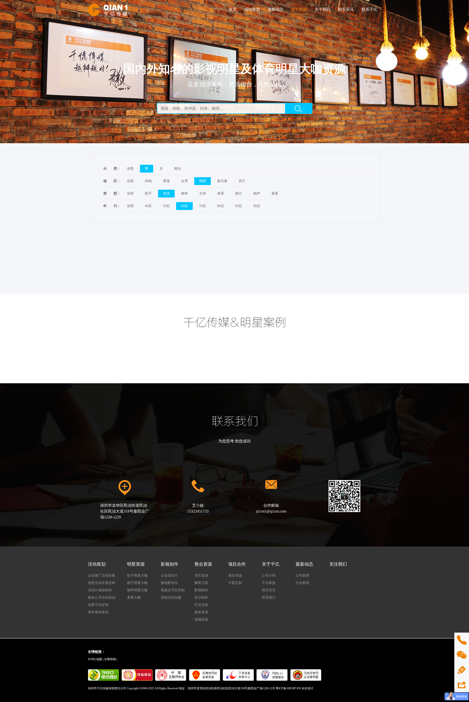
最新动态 (275, 9)
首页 (232, 9)
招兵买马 (346, 9)
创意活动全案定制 (101, 583)
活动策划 (252, 9)
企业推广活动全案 (101, 575)
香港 (166, 181)
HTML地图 (95, 659)
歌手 (148, 193)
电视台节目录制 (173, 590)
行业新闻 (302, 583)
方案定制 (235, 583)
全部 (130, 168)
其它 (242, 181)
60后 (184, 206)
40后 (148, 206)
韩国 (202, 181)
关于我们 (322, 9)
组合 (177, 168)
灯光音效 (201, 605)
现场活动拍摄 (171, 597)
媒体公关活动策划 (101, 597)
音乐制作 (201, 597)
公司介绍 (269, 575)
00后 (256, 206)
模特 (184, 193)
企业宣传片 (169, 575)
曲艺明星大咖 (137, 583)
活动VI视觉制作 (100, 590)
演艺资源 (299, 9)
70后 (202, 206)
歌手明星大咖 (137, 575)
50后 (166, 206)
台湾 (184, 181)
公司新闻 (302, 575)
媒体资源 (201, 612)
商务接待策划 (98, 612)
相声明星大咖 (137, 590)
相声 (256, 193)
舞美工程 (201, 583)
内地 (148, 181)
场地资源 (201, 619)
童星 (274, 193)
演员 (166, 193)
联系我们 (269, 597)
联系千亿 (369, 9)
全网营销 (110, 659)
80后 (220, 206)
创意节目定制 (98, 605)
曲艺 (238, 193)
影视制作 (201, 590)
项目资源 (235, 575)
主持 (202, 193)
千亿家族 (269, 583)
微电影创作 (169, 583)
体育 (220, 193)
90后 (238, 206)
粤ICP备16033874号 (288, 688)
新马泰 (222, 181)
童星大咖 (134, 597)
